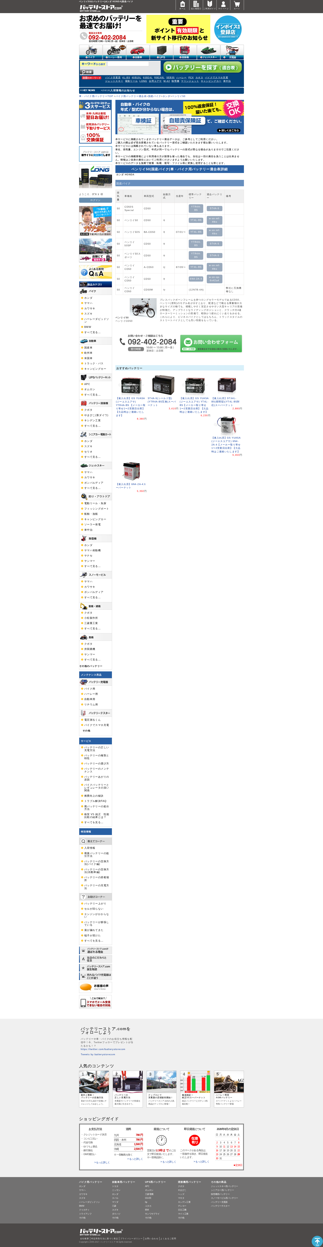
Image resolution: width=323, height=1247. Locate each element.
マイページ (223, 9)
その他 (86, 730)
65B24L (148, 77)
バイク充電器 (113, 77)
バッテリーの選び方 (96, 763)
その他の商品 (218, 1182)
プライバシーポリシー (131, 1239)
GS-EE (148, 1198)
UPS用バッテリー (155, 1182)
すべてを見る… (94, 822)
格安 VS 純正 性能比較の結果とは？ (96, 815)
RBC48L (159, 77)
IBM (147, 1210)
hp (146, 1202)
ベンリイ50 (178, 96)
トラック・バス (94, 363)
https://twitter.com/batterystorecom (103, 1049)
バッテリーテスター (220, 1206)
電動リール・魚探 (95, 503)
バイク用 (89, 688)
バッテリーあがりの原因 (96, 778)
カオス (199, 77)
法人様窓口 (196, 9)
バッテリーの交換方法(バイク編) (96, 862)
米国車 (88, 358)
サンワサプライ (152, 1214)
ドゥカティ (84, 1210)
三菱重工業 (91, 623)
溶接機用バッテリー (189, 1182)
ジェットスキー (114, 81)
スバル (115, 1198)
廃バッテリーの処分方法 (96, 807)
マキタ (181, 1198)
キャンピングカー (211, 81)
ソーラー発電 (92, 524)
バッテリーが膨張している (96, 923)
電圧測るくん (92, 719)
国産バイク (154, 96)
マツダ (115, 1202)
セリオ (88, 451)
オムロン (89, 389)
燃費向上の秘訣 (94, 795)
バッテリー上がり (95, 903)
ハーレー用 (91, 694)
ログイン (95, 200)
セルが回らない (94, 908)
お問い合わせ (151, 1239)
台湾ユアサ (155, 81)
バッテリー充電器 (219, 1202)
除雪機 (175, 81)
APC (87, 384)
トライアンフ (85, 1214)
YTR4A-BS (196, 208)
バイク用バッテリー (90, 1182)
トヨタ (115, 1186)
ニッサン (116, 1190)
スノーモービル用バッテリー (224, 1198)
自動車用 (89, 699)
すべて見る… (92, 332)
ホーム (182, 9)
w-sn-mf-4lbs (214, 220)
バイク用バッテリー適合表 (131, 96)
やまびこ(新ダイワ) (96, 415)
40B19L (136, 77)
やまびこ (182, 1190)
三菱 (114, 1206)
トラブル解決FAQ (95, 801)
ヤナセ (88, 555)
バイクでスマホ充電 (216, 77)
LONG (143, 81)
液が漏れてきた (94, 930)
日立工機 (182, 1210)
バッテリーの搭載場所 (96, 878)
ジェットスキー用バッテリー (224, 1186)
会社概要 (84, 1239)
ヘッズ (181, 1194)
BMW (87, 327)
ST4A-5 (214, 208)
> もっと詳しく (102, 1162)
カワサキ (89, 308)
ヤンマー (89, 561)
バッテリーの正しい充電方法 (96, 748)
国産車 (88, 347)
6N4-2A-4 (196, 279)
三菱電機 (149, 1194)
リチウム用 (91, 704)
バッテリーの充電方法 (96, 886)
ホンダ (166, 96)
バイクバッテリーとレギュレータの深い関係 (96, 788)
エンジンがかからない (96, 915)
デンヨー (182, 1206)
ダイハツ (116, 1214)
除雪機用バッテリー (220, 1194)
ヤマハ (88, 303)
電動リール (131, 81)
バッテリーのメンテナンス (96, 770)
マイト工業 (183, 1214)
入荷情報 (89, 848)
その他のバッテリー (90, 666)
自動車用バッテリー (123, 1182)
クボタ (88, 409)
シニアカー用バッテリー (222, 1190)
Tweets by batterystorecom (98, 1054)
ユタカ (148, 1206)
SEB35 (170, 77)
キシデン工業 (92, 420)
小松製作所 (91, 618)
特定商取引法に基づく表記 (104, 1239)
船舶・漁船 (91, 514)
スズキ (88, 313)
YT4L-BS (196, 220)
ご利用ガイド (210, 9)
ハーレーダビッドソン (96, 320)
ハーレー (181, 77)
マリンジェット (190, 81)
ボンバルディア (94, 482)
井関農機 (89, 649)
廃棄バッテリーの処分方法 (96, 854)
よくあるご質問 (168, 1239)
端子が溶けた (92, 935)
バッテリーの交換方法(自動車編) (96, 870)
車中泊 (227, 81)
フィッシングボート (96, 508)
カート (237, 9)
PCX (191, 77)
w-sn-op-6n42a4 (214, 279)
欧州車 (88, 353)
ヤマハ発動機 (92, 550)
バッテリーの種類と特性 (96, 756)
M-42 (167, 81)
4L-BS (126, 77)
